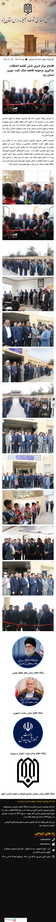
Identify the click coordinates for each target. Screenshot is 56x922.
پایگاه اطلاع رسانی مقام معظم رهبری (28, 672)
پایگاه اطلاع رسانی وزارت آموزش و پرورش (28, 753)
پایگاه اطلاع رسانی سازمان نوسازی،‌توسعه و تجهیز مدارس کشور (28, 793)
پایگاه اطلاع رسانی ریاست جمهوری (28, 713)
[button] (3, 3)
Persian (9, 920)
